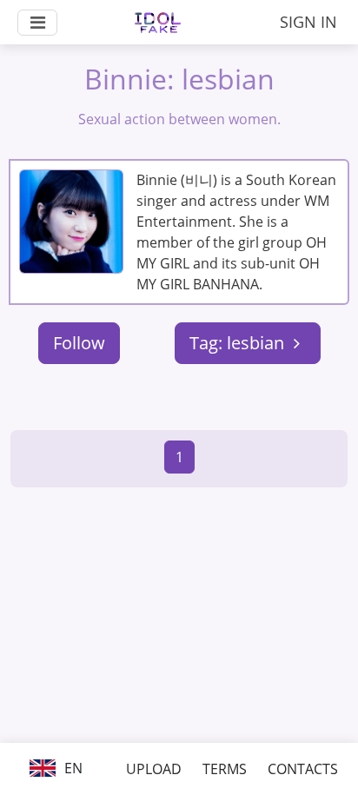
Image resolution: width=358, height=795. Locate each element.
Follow (79, 342)
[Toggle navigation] (37, 23)
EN (72, 768)
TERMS (224, 768)
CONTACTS (303, 768)
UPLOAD (154, 768)
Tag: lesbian (238, 342)
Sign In (308, 21)
